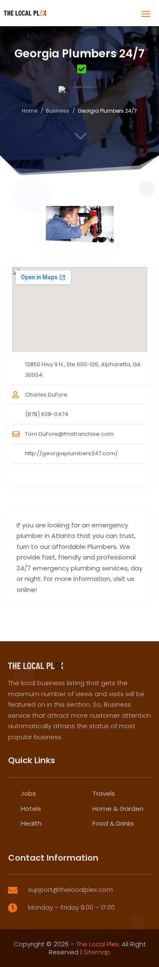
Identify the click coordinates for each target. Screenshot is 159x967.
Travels (103, 793)
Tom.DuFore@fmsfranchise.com (69, 434)
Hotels (31, 808)
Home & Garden (117, 808)
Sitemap (97, 952)
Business (57, 110)
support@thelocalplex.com (70, 889)
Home (29, 110)
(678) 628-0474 (46, 414)
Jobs (28, 793)
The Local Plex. (98, 944)
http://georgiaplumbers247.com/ (71, 453)
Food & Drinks (113, 823)
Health (31, 823)
